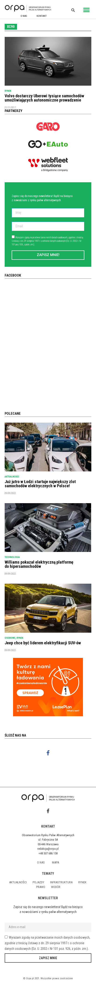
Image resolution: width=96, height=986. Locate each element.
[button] (86, 10)
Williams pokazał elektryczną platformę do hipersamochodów (39, 564)
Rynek (8, 91)
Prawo (40, 887)
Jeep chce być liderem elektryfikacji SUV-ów (43, 642)
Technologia (12, 557)
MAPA (55, 862)
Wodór (55, 887)
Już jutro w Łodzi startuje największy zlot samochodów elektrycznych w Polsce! (40, 483)
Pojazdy (38, 882)
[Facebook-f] (48, 753)
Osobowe (10, 638)
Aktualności (12, 476)
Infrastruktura (61, 882)
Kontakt (42, 16)
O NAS (24, 16)
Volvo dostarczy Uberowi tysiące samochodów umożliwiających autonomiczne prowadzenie (44, 97)
